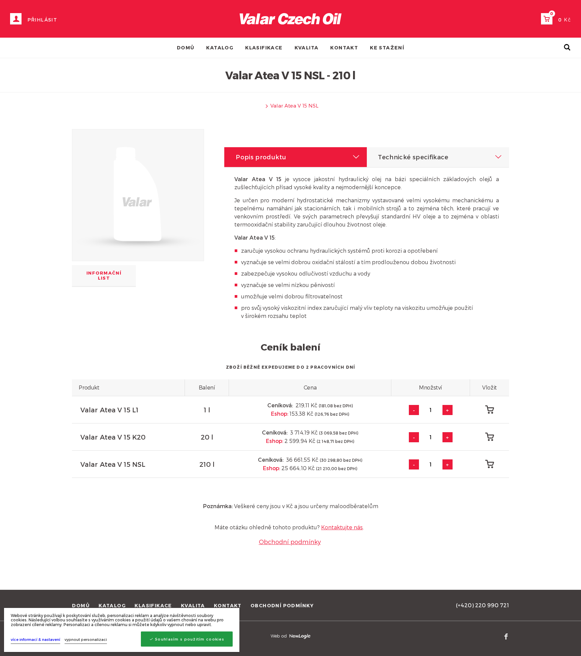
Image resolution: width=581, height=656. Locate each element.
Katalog (219, 47)
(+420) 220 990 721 (482, 605)
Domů (186, 47)
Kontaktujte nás (342, 527)
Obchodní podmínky (290, 541)
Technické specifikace (413, 156)
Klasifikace (263, 47)
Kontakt (344, 47)
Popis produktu (261, 156)
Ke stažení (387, 47)
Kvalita (307, 47)
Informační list (103, 275)
